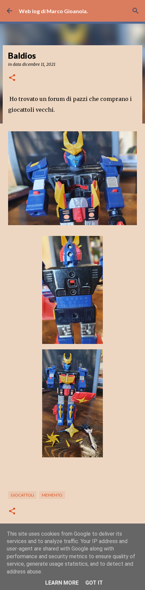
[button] (12, 78)
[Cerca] (136, 11)
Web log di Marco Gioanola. (53, 11)
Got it (94, 583)
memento (52, 495)
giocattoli (22, 495)
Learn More (62, 583)
